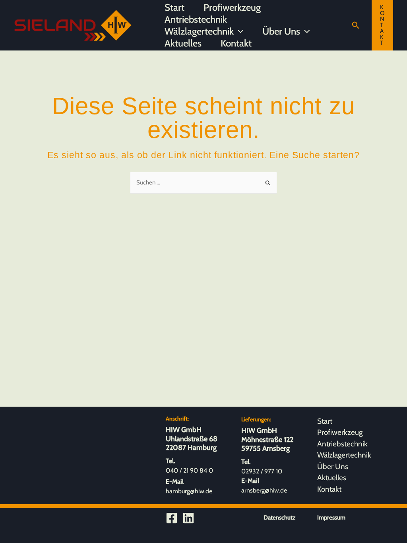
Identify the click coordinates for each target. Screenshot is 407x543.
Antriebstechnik (196, 19)
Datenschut (278, 517)
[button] (238, 31)
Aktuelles (183, 43)
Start (174, 7)
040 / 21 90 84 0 (189, 470)
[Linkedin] (188, 518)
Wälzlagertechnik (199, 31)
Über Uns (281, 31)
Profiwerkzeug (232, 7)
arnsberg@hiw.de (264, 490)
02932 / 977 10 (261, 471)
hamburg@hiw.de (189, 491)
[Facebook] (172, 518)
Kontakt (236, 43)
